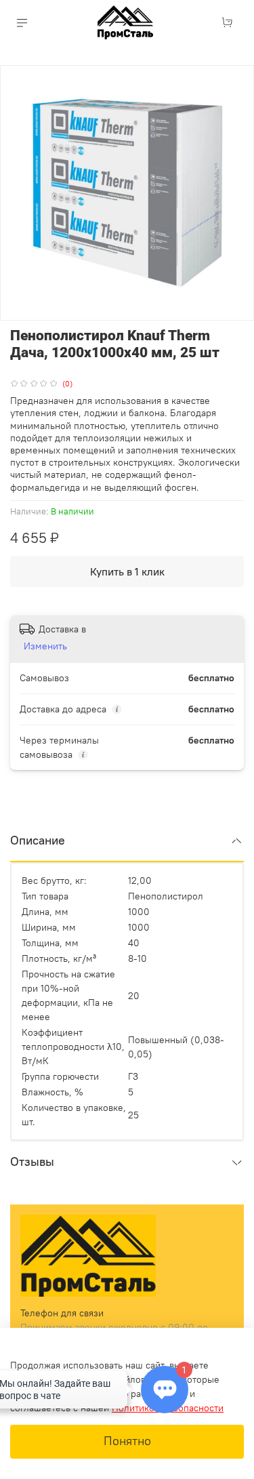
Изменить (45, 646)
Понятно (127, 1441)
